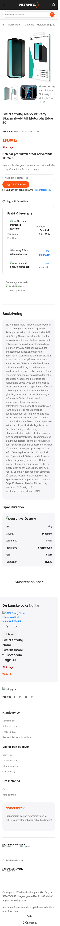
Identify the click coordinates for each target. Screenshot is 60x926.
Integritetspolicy (10, 766)
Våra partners (9, 794)
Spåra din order (10, 726)
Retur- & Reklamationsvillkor (16, 737)
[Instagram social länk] (20, 696)
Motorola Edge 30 (46, 24)
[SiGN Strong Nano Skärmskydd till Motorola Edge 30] (15, 617)
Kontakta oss (9, 720)
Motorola (29, 24)
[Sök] (52, 14)
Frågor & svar (9, 732)
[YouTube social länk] (26, 696)
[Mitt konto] (53, 5)
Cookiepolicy (8, 771)
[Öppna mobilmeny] (4, 5)
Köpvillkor (7, 755)
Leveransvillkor (10, 760)
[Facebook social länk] (14, 696)
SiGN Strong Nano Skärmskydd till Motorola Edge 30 (12, 650)
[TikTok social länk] (31, 696)
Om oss (6, 789)
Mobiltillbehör (14, 24)
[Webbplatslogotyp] (29, 4)
